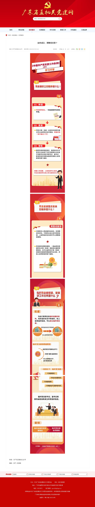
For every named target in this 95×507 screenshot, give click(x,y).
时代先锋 (53, 30)
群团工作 (63, 30)
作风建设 (74, 30)
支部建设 (21, 35)
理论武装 (21, 30)
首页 (11, 30)
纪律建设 (42, 30)
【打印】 (55, 49)
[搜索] (59, 18)
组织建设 (32, 30)
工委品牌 (84, 30)
